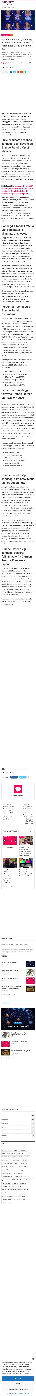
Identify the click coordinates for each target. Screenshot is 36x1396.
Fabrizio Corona (16, 1160)
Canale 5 (29, 1153)
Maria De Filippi (6, 1183)
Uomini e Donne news (19, 1199)
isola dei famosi (29, 1180)
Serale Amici (23, 1193)
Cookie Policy (10, 1393)
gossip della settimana (8, 1170)
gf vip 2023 (13, 1166)
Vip (2, 1131)
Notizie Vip (23, 1183)
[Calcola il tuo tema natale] (30, 964)
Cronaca (27, 1156)
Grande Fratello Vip (24, 769)
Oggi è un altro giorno (8, 1186)
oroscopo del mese (23, 1189)
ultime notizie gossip (19, 1196)
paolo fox (4, 1193)
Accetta (18, 1378)
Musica (22, 836)
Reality (15, 1193)
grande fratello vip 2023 (8, 1180)
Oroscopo (18, 1023)
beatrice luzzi (20, 1153)
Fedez (24, 1160)
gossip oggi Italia (6, 1173)
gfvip (27, 1163)
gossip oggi (20, 1170)
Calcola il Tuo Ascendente (19, 1041)
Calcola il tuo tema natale (18, 1027)
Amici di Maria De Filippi (8, 1153)
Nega (18, 1384)
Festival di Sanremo (7, 1163)
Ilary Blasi (19, 1180)
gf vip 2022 (5, 1166)
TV (11, 35)
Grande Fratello (14, 769)
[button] (33, 1359)
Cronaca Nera (6, 1160)
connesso (11, 944)
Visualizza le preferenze (18, 1389)
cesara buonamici (7, 1156)
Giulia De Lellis (22, 1166)
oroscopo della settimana (9, 1189)
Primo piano (4, 1119)
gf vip (7, 769)
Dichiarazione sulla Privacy (21, 1393)
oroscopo (18, 1186)
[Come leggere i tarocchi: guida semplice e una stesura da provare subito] (30, 989)
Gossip (3, 1127)
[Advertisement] (18, 93)
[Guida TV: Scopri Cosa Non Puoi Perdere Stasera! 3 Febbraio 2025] (26, 863)
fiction (16, 1163)
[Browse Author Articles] (18, 789)
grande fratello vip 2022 (21, 1176)
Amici (15, 1150)
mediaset (15, 1183)
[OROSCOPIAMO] (10, 840)
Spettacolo (5, 35)
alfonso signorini (6, 1150)
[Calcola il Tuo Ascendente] (30, 980)
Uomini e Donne (6, 1199)
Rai (10, 1193)
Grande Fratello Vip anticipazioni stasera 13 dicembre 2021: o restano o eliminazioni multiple (9, 813)
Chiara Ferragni (18, 1156)
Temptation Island (7, 1196)
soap (30, 1193)
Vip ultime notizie (6, 1203)
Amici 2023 (22, 1150)
